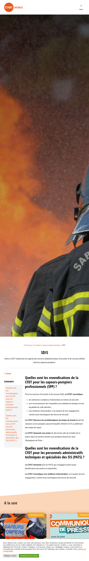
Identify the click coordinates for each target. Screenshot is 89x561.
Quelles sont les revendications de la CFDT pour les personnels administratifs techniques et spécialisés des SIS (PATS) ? (12, 428)
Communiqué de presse (36, 515)
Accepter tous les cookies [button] (29, 556)
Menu (81, 9)
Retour (8, 374)
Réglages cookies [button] (10, 556)
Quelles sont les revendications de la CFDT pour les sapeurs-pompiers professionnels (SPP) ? (12, 399)
